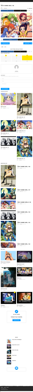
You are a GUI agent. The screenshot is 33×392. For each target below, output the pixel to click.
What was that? (3, 106)
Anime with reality (4, 288)
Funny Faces (14, 355)
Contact (2, 387)
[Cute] (14, 93)
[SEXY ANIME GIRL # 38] (24, 104)
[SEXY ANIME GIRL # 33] (24, 146)
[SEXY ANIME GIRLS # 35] (24, 124)
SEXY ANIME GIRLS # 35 (21, 130)
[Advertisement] (16, 330)
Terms (5, 387)
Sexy (2, 4)
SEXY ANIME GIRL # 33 (21, 158)
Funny (1, 304)
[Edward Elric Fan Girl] (24, 256)
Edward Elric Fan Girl (15, 344)
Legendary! (3, 305)
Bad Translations (20, 305)
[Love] (14, 292)
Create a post (16, 320)
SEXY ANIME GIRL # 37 (5, 133)
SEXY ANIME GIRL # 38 (21, 117)
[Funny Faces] (24, 271)
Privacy (7, 387)
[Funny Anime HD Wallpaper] (8, 255)
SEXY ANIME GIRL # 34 (5, 147)
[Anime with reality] (9, 351)
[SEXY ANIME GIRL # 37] (8, 193)
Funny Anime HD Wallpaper (16, 339)
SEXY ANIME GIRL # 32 (23, 244)
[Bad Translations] (24, 297)
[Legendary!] (9, 362)
